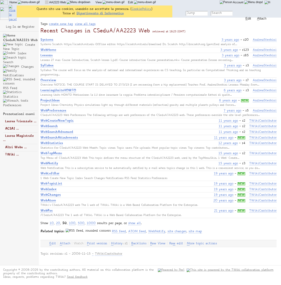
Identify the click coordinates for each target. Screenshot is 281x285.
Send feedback (77, 277)
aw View (158, 243)
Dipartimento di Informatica (100, 13)
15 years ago (228, 153)
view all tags (85, 24)
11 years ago (228, 120)
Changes (27, 67)
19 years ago (223, 173)
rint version (97, 243)
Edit (131, 2)
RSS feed (119, 231)
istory (116, 243)
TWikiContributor (263, 120)
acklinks (138, 243)
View (99, 2)
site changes (177, 231)
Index (21, 53)
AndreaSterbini (265, 40)
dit (52, 243)
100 (72, 223)
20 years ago (223, 200)
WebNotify (156, 231)
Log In (11, 27)
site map (195, 231)
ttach (65, 243)
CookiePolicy (141, 9)
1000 (91, 223)
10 (52, 223)
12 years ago (228, 143)
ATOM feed (137, 231)
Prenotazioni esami (19, 114)
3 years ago (230, 40)
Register (28, 27)
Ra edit (176, 243)
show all (134, 223)
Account (238, 2)
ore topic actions (202, 243)
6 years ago (232, 90)
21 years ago (223, 210)
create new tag (61, 24)
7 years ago (232, 110)
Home (13, 2)
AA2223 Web (58, 2)
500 (81, 223)
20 (58, 223)
